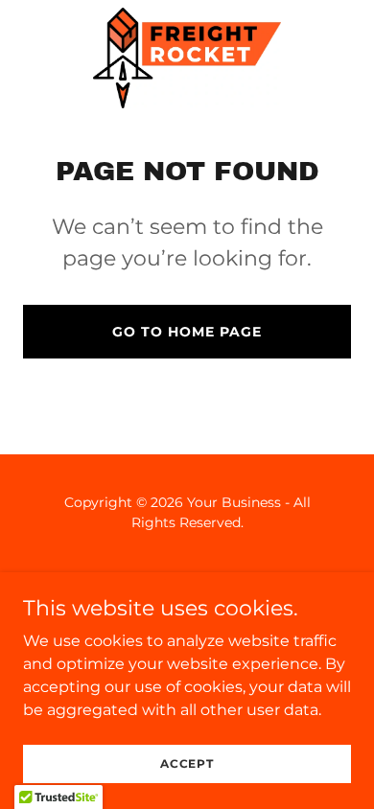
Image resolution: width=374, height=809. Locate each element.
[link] (187, 58)
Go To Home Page (187, 331)
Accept (187, 763)
